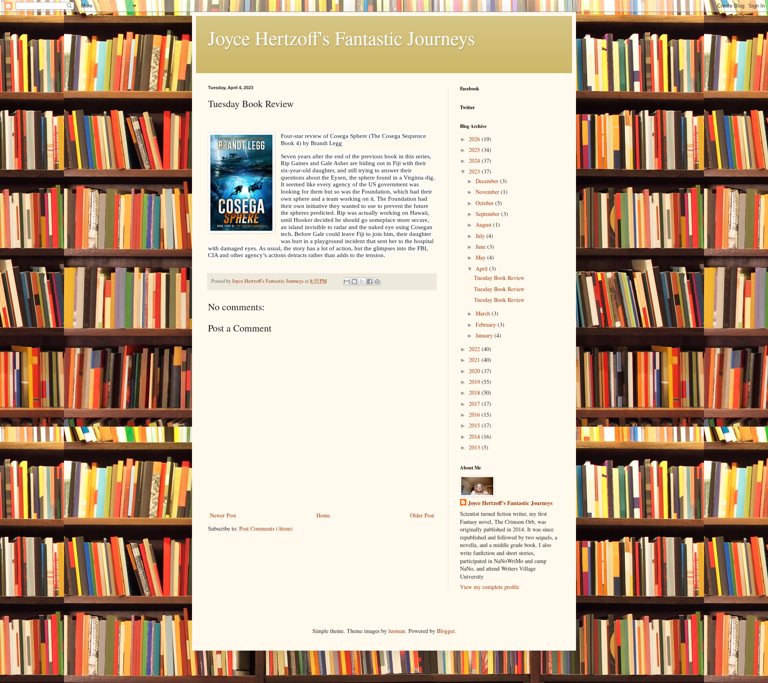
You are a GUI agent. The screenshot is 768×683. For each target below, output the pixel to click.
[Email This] (347, 282)
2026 (475, 139)
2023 (475, 171)
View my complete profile (489, 587)
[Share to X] (362, 282)
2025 (475, 150)
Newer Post (223, 515)
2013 (475, 447)
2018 (475, 392)
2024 (475, 160)
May (481, 257)
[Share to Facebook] (370, 282)
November (488, 192)
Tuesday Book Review (499, 278)
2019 (475, 381)
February (487, 324)
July (481, 236)
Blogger (445, 631)
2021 (475, 359)
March (484, 313)
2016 (475, 414)
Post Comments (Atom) (266, 528)
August (484, 224)
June (481, 246)
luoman (396, 631)
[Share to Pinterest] (377, 282)
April (482, 268)
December (488, 181)
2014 (475, 436)
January (485, 335)
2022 (475, 349)
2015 (475, 425)
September (488, 214)
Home (323, 515)
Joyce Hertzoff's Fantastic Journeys (341, 37)
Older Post (422, 515)
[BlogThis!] (354, 282)
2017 (475, 403)
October (485, 203)
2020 (475, 371)
